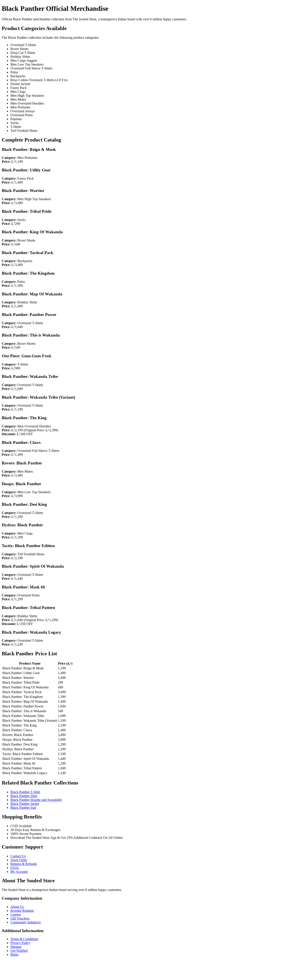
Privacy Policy (20, 943)
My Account (19, 871)
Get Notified (19, 950)
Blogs (14, 954)
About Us (17, 906)
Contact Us (18, 856)
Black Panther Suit (23, 807)
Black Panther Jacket (24, 803)
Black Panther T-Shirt (25, 792)
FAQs (14, 868)
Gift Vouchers (19, 918)
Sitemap (15, 947)
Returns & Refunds (23, 864)
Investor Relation (22, 910)
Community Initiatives (25, 922)
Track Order (18, 860)
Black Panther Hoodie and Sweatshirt (36, 800)
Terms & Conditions (24, 939)
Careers (15, 914)
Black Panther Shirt (23, 796)
